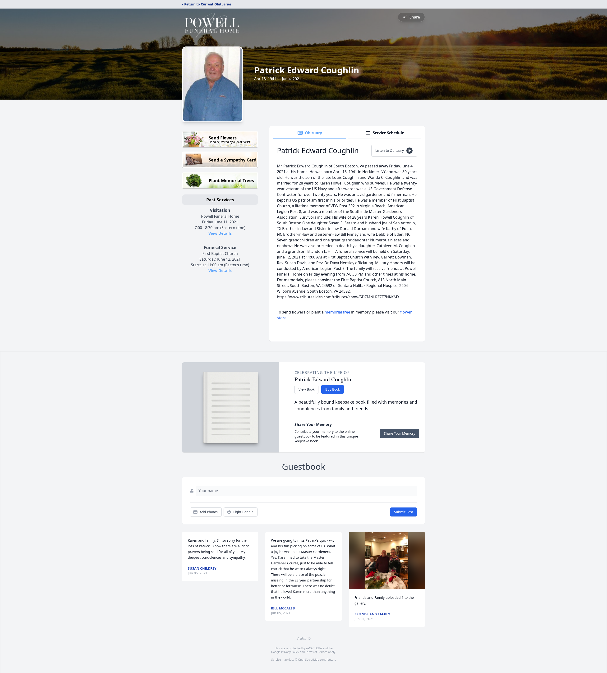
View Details (220, 233)
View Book (306, 389)
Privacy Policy (290, 652)
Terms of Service (316, 652)
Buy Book (332, 389)
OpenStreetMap (308, 660)
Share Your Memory (399, 433)
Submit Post (403, 512)
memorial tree (337, 312)
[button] (386, 560)
